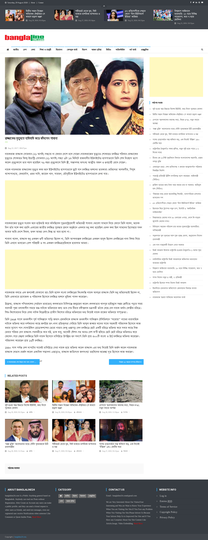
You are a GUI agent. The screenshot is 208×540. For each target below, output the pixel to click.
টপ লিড (126, 412)
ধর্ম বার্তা (132, 49)
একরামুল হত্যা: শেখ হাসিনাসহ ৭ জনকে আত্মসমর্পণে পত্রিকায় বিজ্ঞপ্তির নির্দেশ (177, 168)
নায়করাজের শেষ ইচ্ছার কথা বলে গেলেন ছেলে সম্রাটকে (24, 362)
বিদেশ (84, 49)
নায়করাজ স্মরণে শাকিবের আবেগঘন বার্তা (169, 297)
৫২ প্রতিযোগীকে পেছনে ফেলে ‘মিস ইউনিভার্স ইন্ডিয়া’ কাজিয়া (135, 14)
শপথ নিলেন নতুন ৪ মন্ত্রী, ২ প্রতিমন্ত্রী (167, 277)
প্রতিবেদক (79, 412)
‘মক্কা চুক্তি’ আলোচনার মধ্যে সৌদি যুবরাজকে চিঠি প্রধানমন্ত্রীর (26, 445)
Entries (166, 501)
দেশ (24, 49)
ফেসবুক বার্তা (72, 49)
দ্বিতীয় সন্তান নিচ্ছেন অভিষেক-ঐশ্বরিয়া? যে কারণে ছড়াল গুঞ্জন (35, 14)
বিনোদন (59, 49)
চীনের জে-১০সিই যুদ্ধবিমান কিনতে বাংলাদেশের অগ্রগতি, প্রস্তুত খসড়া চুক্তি (177, 159)
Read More (36, 517)
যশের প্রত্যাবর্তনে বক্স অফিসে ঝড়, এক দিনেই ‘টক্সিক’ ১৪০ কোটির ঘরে (119, 445)
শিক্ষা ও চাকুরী (45, 49)
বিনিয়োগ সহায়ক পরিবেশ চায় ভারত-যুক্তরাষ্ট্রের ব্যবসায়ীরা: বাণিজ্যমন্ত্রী (176, 228)
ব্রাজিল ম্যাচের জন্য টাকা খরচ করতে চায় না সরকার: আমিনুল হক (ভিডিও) (177, 186)
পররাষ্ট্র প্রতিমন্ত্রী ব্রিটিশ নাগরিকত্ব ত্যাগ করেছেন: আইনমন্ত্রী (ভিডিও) (175, 177)
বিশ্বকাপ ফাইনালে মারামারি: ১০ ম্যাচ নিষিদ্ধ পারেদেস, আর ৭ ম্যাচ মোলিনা (185, 15)
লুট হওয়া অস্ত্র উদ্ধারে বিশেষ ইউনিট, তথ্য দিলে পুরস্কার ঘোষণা (25, 407)
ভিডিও (108, 49)
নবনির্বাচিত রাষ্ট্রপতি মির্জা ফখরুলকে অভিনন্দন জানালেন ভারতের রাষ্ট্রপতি (175, 261)
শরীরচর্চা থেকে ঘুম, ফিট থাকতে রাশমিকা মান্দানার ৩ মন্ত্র (87, 14)
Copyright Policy (168, 512)
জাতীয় (16, 49)
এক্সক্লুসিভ (144, 49)
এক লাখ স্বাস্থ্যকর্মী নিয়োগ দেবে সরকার (168, 244)
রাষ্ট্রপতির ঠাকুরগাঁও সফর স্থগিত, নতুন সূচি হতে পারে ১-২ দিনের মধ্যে (176, 150)
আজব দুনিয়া (96, 49)
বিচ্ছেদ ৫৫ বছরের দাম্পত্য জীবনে (129, 362)
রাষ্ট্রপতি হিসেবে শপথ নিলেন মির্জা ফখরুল (169, 282)
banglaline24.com (20, 537)
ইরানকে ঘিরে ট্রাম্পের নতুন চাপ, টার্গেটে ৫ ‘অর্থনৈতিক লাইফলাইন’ (174, 210)
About (33, 3)
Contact (40, 3)
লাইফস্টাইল (120, 49)
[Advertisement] (74, 200)
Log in (163, 495)
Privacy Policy (167, 517)
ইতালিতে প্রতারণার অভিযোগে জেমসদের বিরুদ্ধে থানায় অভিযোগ (174, 290)
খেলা (33, 49)
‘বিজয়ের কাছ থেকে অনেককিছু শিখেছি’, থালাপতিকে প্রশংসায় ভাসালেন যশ (177, 195)
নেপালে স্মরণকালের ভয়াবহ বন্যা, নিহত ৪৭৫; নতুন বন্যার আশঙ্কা (119, 407)
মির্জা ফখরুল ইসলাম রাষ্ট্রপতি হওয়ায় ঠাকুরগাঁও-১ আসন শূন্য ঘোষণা (177, 252)
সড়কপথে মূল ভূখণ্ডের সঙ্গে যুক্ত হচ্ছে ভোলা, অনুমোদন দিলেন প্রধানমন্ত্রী (177, 237)
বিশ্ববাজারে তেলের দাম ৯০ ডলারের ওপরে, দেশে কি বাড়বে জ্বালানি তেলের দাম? (176, 219)
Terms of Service (168, 506)
